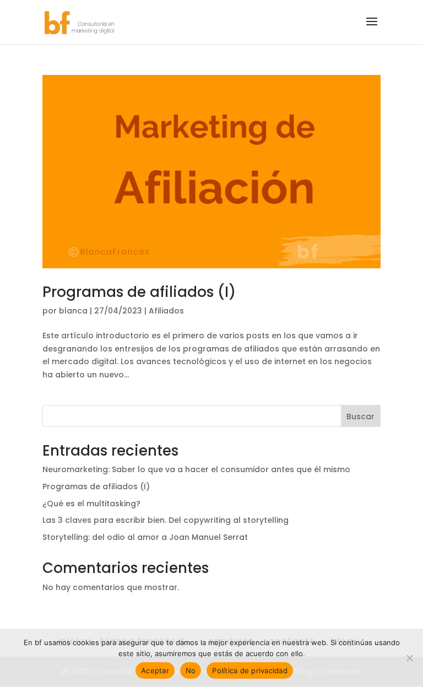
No (191, 670)
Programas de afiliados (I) (139, 292)
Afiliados (166, 310)
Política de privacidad (250, 670)
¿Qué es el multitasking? (91, 503)
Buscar (360, 416)
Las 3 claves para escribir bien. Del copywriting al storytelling (165, 520)
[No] (409, 657)
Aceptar (155, 670)
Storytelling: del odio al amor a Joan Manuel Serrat (145, 537)
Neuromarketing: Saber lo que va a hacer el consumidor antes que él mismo (196, 469)
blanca (73, 310)
